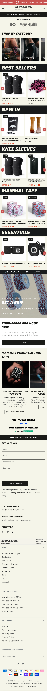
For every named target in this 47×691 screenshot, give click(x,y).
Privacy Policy (16, 493)
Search (5, 626)
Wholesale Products (10, 601)
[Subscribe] (44, 656)
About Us (6, 571)
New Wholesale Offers (11, 597)
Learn (24, 342)
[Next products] (44, 88)
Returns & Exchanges (11, 553)
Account (5, 582)
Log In (4, 578)
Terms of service (9, 630)
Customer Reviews (10, 564)
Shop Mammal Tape (15, 412)
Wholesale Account (10, 604)
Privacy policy (37, 683)
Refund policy (8, 634)
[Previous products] (2, 88)
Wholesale (6, 560)
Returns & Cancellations (12, 641)
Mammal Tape (8, 568)
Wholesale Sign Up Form (12, 608)
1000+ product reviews (23, 420)
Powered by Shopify (12, 684)
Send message (15, 483)
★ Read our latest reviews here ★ (23, 437)
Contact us (6, 557)
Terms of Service (33, 493)
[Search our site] (44, 8)
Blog (4, 575)
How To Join (7, 611)
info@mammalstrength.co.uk (13, 510)
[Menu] (3, 8)
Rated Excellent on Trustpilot (23, 428)
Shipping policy (31, 686)
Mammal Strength (20, 681)
